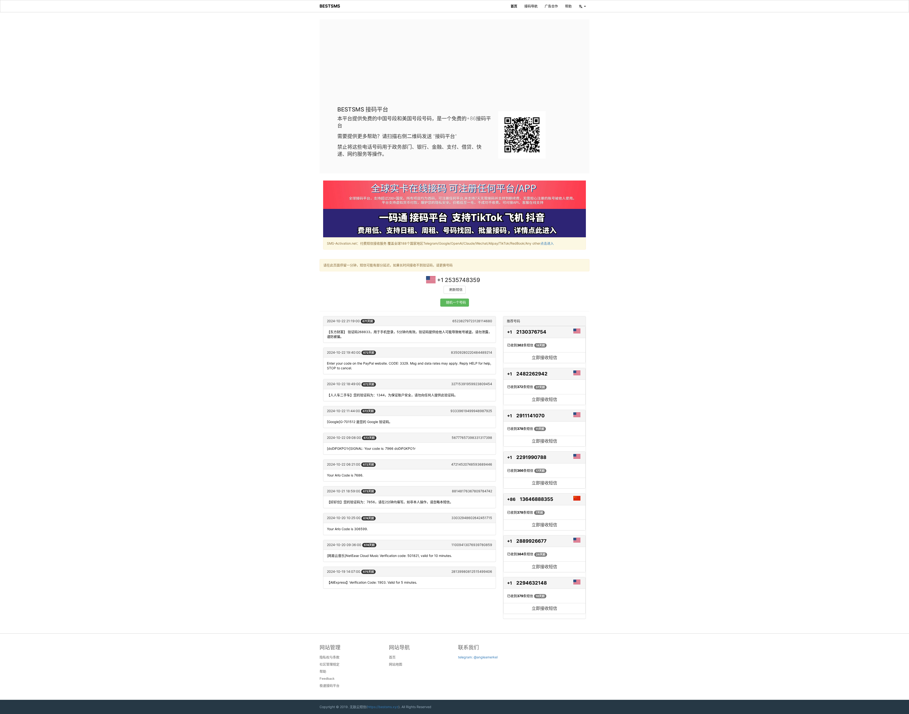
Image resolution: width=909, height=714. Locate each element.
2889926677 (531, 541)
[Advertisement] (454, 66)
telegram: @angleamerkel (478, 657)
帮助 (568, 6)
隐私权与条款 (329, 657)
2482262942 (532, 374)
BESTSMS (330, 6)
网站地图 (395, 664)
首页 (514, 6)
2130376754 (531, 332)
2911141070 (530, 416)
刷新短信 (456, 289)
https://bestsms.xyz (382, 707)
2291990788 (531, 457)
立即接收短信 (544, 357)
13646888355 (536, 499)
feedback (327, 678)
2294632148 (531, 583)
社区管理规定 (329, 664)
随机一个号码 (456, 302)
